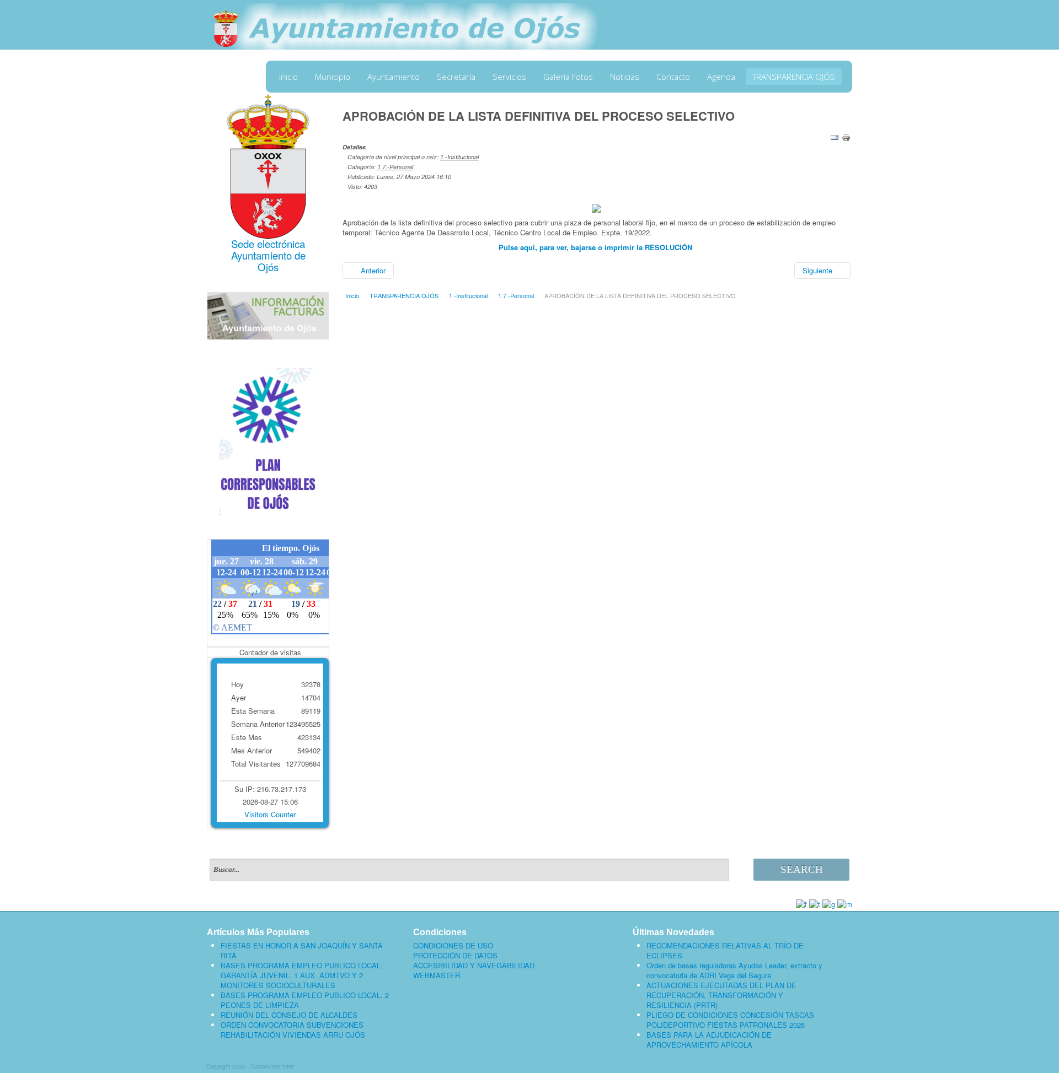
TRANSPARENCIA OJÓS (793, 76)
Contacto (673, 76)
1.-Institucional (459, 157)
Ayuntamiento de (268, 255)
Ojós (268, 267)
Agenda (721, 76)
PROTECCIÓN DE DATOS (455, 956)
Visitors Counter (270, 814)
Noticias (624, 76)
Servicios (509, 76)
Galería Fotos (568, 76)
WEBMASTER (436, 975)
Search (801, 869)
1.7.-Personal (395, 167)
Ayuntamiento (393, 76)
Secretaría (456, 76)
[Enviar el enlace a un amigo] (834, 136)
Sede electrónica (268, 243)
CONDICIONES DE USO (453, 946)
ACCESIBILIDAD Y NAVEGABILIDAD (473, 965)
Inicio (288, 76)
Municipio (332, 76)
